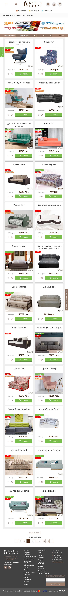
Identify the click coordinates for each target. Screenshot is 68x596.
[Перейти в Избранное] (48, 4)
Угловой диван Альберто (49, 327)
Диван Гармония (19, 327)
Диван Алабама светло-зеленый (19, 124)
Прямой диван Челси (19, 491)
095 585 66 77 (58, 553)
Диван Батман (19, 246)
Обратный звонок (57, 562)
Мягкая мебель (29, 559)
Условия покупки (43, 573)
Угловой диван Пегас (49, 409)
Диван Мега (19, 164)
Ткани (26, 567)
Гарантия (41, 557)
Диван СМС (19, 368)
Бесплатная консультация (66, 299)
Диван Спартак (19, 287)
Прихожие (27, 579)
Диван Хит (49, 42)
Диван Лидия (49, 287)
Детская (26, 570)
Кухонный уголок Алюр (49, 205)
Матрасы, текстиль (27, 553)
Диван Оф (49, 123)
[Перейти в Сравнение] (54, 4)
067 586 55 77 (58, 557)
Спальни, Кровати (30, 556)
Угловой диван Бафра (19, 409)
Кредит (40, 560)
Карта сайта (42, 571)
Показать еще (34, 533)
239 (44, 541)
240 (48, 541)
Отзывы (40, 566)
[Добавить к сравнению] (11, 74)
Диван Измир (49, 491)
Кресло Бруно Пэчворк (19, 83)
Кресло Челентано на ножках (19, 43)
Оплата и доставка (41, 563)
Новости (40, 555)
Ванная (26, 582)
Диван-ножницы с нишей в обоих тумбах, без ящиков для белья (49, 248)
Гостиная (27, 575)
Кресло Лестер (49, 368)
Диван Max (19, 205)
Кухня (26, 577)
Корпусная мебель (27, 562)
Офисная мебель (29, 565)
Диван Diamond (19, 450)
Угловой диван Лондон (49, 450)
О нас (40, 553)
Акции (26, 584)
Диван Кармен (49, 164)
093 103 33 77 (58, 555)
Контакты (41, 568)
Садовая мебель (29, 572)
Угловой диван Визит (49, 83)
